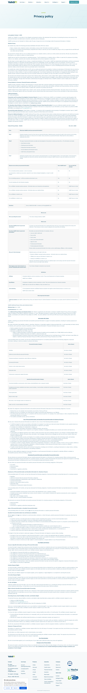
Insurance (46, 672)
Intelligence (55, 2)
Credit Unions (47, 667)
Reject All (15, 688)
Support (63, 2)
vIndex (34, 665)
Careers (57, 669)
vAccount (35, 667)
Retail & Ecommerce (48, 676)
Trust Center (58, 680)
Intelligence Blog (59, 678)
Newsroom (58, 667)
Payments (23, 673)
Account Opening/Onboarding (25, 665)
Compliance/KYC (25, 668)
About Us (47, 2)
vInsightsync (35, 679)
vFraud (34, 669)
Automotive (46, 665)
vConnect (35, 676)
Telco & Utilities (47, 679)
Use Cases (22, 2)
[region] (15, 684)
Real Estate (46, 674)
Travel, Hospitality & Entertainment (48, 682)
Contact (57, 675)
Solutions (30, 2)
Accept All (23, 688)
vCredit (34, 672)
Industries (38, 2)
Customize (8, 688)
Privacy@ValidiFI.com (27, 108)
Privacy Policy (59, 683)
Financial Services (48, 669)
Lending (23, 671)
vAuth (34, 674)
